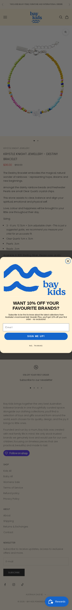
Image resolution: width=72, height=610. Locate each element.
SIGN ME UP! (36, 336)
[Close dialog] (67, 261)
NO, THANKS (36, 346)
